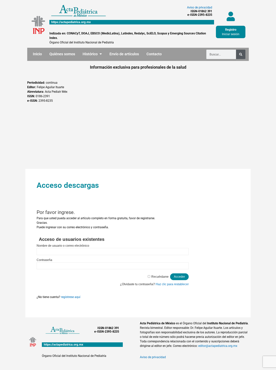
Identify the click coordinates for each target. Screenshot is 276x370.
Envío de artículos (124, 54)
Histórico (90, 54)
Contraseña (44, 260)
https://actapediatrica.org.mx (71, 22)
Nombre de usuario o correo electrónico (63, 245)
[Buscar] (240, 54)
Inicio (37, 54)
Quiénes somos (62, 54)
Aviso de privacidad (199, 7)
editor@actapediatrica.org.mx (217, 346)
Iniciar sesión (230, 34)
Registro (230, 29)
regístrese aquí (70, 297)
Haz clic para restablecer (172, 284)
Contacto (154, 54)
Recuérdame (160, 276)
